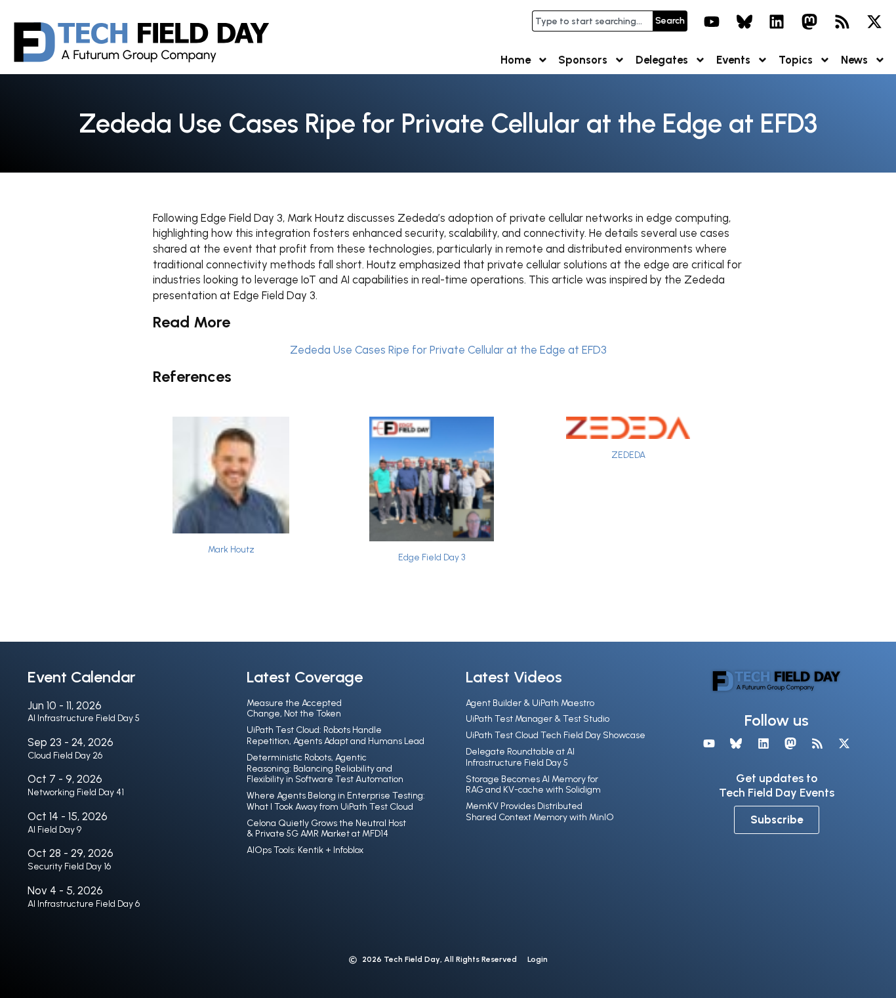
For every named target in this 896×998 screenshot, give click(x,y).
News (854, 59)
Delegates (662, 59)
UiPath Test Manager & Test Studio (537, 718)
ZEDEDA (628, 454)
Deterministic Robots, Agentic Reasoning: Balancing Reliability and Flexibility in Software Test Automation (325, 768)
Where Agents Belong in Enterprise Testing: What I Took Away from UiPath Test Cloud (336, 801)
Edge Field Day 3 (431, 557)
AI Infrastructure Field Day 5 (84, 718)
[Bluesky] (744, 21)
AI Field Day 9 (54, 829)
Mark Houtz (231, 549)
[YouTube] (712, 21)
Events (733, 59)
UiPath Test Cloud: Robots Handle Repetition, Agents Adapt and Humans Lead (335, 735)
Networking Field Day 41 (76, 792)
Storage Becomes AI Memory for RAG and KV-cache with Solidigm (533, 785)
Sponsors (582, 59)
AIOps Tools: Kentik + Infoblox (305, 850)
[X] (874, 21)
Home (515, 59)
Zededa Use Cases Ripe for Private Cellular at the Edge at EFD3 (448, 349)
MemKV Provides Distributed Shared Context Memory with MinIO (540, 811)
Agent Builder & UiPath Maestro (530, 703)
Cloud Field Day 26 (65, 755)
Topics (796, 59)
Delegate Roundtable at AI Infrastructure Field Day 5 (520, 757)
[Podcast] (842, 21)
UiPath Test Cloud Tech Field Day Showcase (555, 735)
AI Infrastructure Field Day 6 (84, 903)
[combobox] (592, 20)
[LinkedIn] (777, 21)
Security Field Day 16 (69, 866)
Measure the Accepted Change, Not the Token (294, 708)
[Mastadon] (809, 21)
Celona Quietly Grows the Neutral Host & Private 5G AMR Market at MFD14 (326, 829)
